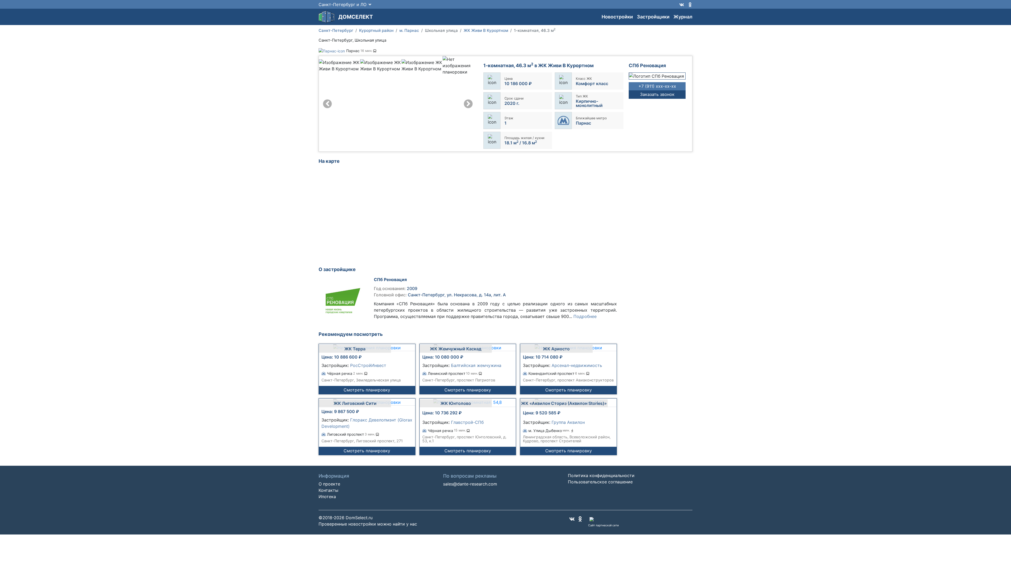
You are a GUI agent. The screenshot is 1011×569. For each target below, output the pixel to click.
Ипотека (327, 496)
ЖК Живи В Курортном (486, 30)
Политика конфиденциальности (601, 475)
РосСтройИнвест (368, 365)
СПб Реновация (390, 279)
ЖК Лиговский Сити (355, 403)
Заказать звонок (657, 94)
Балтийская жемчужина (476, 365)
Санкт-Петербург (336, 30)
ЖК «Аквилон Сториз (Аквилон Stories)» (564, 403)
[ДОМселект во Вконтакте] (681, 4)
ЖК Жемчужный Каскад (455, 348)
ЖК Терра (354, 348)
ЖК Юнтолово (455, 403)
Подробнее (585, 316)
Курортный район (376, 30)
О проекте (329, 484)
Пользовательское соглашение (600, 481)
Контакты (328, 490)
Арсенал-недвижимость (577, 365)
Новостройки (617, 16)
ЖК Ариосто (556, 348)
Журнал (682, 16)
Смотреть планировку (367, 390)
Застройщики (653, 16)
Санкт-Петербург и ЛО (342, 4)
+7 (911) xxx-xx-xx (657, 86)
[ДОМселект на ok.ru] (690, 4)
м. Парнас (409, 30)
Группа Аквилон (568, 422)
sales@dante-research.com (470, 484)
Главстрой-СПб (467, 422)
